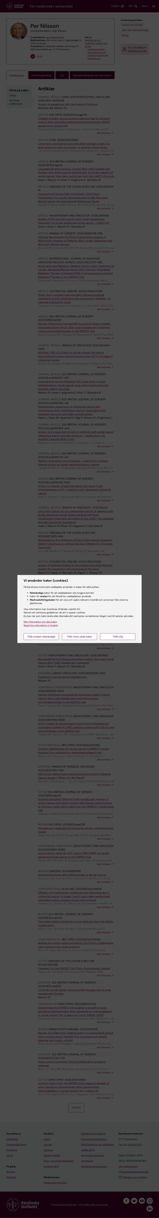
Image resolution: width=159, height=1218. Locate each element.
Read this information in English (41, 625)
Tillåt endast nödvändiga (41, 636)
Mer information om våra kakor (40, 621)
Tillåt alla (118, 636)
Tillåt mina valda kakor (79, 636)
